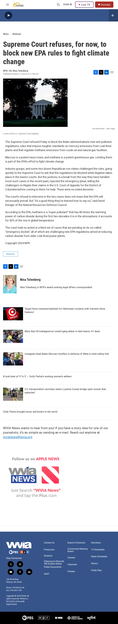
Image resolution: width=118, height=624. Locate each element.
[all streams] (113, 15)
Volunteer (72, 564)
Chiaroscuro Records (54, 561)
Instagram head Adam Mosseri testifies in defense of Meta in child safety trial (67, 353)
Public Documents (52, 567)
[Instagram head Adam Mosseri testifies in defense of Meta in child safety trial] (13, 358)
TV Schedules (97, 550)
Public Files (96, 570)
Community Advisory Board (78, 550)
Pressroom (49, 550)
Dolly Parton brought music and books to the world (30, 411)
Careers (71, 557)
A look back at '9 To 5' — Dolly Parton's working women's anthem (37, 376)
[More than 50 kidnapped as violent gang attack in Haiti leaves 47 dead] (13, 336)
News (6, 33)
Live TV (85, 4)
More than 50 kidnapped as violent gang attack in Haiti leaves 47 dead (62, 331)
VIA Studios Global (53, 564)
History (94, 563)
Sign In (67, 4)
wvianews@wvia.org (17, 437)
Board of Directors (76, 543)
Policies (71, 571)
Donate (105, 4)
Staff (46, 574)
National (16, 33)
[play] (8, 15)
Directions (96, 543)
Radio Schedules (99, 556)
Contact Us (49, 543)
